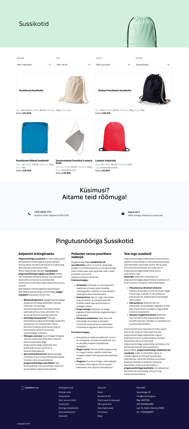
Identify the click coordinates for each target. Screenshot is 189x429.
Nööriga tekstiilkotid (68, 408)
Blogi (100, 416)
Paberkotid (64, 396)
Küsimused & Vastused (109, 400)
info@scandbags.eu (146, 396)
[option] (94, 23)
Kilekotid (63, 416)
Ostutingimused (105, 408)
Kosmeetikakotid (67, 412)
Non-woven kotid (67, 400)
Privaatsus (102, 412)
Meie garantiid (104, 404)
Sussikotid (64, 404)
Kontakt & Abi (104, 396)
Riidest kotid (65, 392)
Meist (100, 392)
